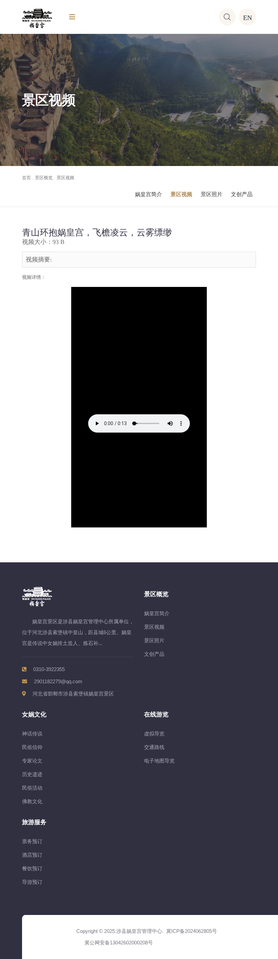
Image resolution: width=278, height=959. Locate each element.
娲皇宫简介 (148, 194)
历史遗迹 (32, 774)
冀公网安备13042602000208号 (117, 942)
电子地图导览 (159, 761)
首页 (26, 177)
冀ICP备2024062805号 (191, 931)
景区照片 (211, 194)
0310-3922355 (49, 669)
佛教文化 (32, 801)
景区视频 (65, 177)
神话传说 (32, 733)
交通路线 (154, 747)
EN (247, 17)
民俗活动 (32, 788)
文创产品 (242, 194)
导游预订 (32, 882)
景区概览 (44, 177)
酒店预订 (32, 855)
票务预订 (32, 841)
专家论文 (32, 761)
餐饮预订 (32, 868)
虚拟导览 (154, 733)
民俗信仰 (32, 747)
